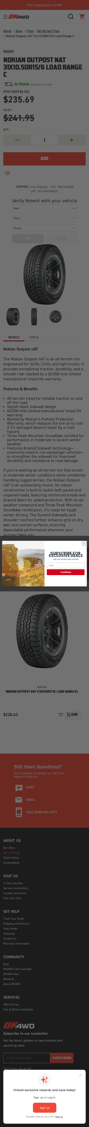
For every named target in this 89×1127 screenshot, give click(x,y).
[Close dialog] (84, 543)
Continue (65, 572)
